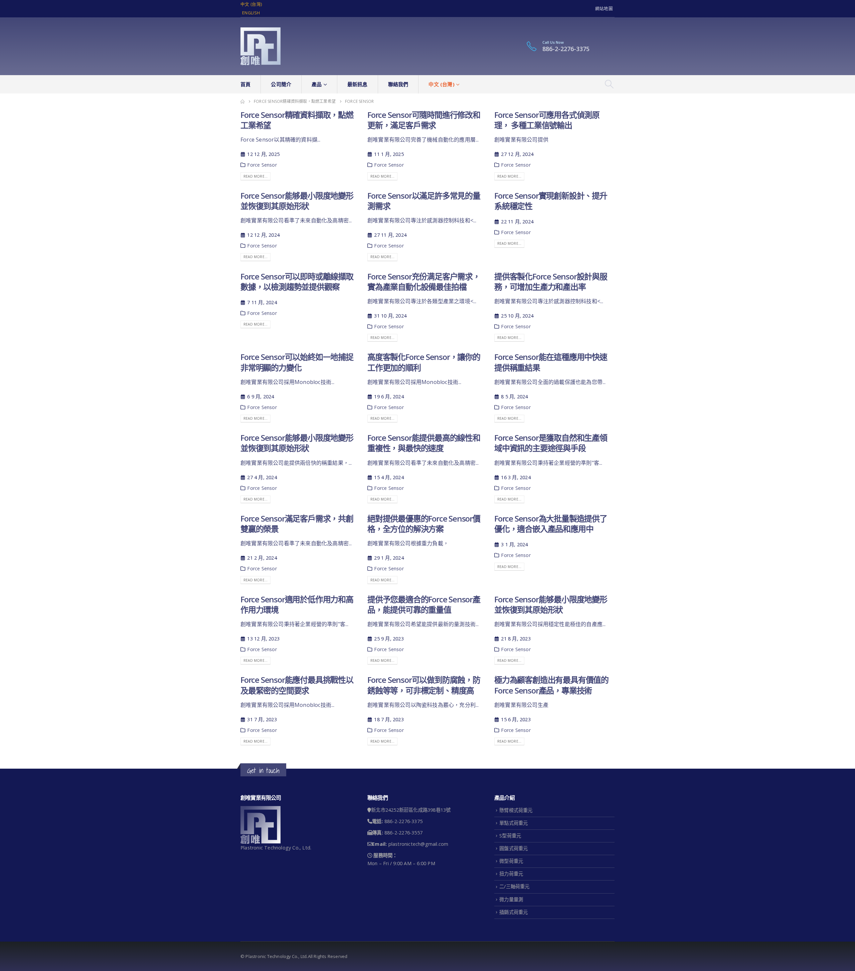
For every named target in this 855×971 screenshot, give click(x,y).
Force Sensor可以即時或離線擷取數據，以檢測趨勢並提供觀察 (296, 281)
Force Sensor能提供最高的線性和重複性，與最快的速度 (423, 442)
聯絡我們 (398, 84)
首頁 (245, 84)
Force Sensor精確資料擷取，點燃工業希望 (296, 120)
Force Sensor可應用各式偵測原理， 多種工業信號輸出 (547, 120)
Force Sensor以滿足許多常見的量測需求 (423, 200)
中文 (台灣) (251, 4)
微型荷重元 (511, 861)
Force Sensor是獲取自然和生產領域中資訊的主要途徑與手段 (550, 442)
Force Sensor (262, 165)
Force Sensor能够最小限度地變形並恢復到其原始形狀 (296, 200)
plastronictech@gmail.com (418, 844)
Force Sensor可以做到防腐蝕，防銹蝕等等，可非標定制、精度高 (423, 685)
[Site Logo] (260, 46)
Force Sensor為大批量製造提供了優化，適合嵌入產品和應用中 (550, 523)
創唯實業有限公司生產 (521, 705)
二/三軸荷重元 (514, 886)
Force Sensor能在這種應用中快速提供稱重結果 (550, 362)
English (251, 13)
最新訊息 (357, 84)
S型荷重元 (510, 835)
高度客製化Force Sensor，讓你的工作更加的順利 (423, 362)
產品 (317, 84)
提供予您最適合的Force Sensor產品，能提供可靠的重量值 (423, 604)
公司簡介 (281, 84)
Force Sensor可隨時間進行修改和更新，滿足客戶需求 (423, 120)
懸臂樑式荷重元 (515, 810)
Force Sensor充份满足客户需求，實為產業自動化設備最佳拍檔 (423, 281)
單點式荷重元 (513, 823)
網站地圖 (604, 8)
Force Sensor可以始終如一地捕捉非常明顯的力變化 (296, 362)
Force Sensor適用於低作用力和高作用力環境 (296, 604)
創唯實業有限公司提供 (521, 139)
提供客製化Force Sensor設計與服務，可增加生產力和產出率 (550, 281)
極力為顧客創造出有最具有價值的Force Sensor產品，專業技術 (551, 685)
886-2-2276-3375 (565, 49)
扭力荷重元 (511, 873)
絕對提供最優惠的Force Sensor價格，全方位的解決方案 (423, 523)
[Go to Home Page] (242, 102)
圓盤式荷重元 (513, 848)
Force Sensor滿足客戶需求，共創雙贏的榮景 (296, 523)
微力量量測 (511, 899)
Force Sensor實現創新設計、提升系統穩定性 (550, 200)
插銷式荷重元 (513, 912)
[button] (609, 84)
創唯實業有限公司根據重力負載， (408, 543)
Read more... (255, 176)
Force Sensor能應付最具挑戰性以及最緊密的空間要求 (296, 685)
